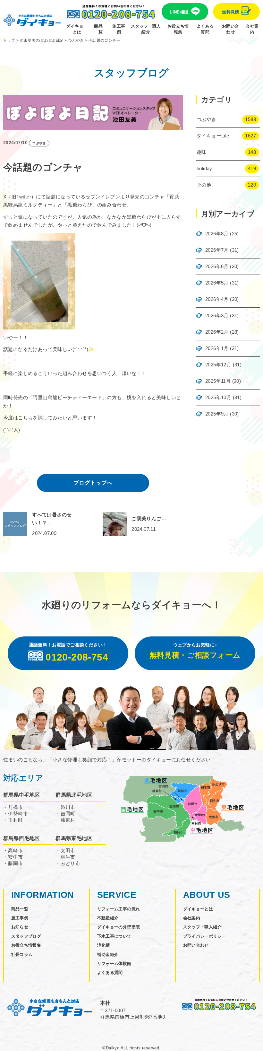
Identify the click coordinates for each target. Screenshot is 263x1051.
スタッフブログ (26, 936)
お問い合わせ (230, 29)
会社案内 (252, 29)
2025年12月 (218, 364)
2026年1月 (217, 348)
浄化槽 (103, 945)
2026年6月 (217, 266)
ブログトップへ (93, 483)
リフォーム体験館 (114, 963)
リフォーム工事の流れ (118, 908)
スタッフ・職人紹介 (146, 29)
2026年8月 (217, 233)
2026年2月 (217, 332)
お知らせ (20, 926)
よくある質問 (205, 29)
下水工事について (114, 936)
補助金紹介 (108, 954)
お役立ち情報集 (178, 29)
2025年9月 (217, 413)
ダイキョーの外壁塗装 (118, 926)
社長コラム (22, 954)
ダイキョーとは (77, 29)
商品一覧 (100, 29)
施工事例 (118, 29)
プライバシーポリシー (204, 936)
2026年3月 (217, 315)
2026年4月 (217, 299)
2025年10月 (218, 397)
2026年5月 (217, 282)
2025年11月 (218, 381)
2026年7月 (217, 250)
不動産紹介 (108, 917)
